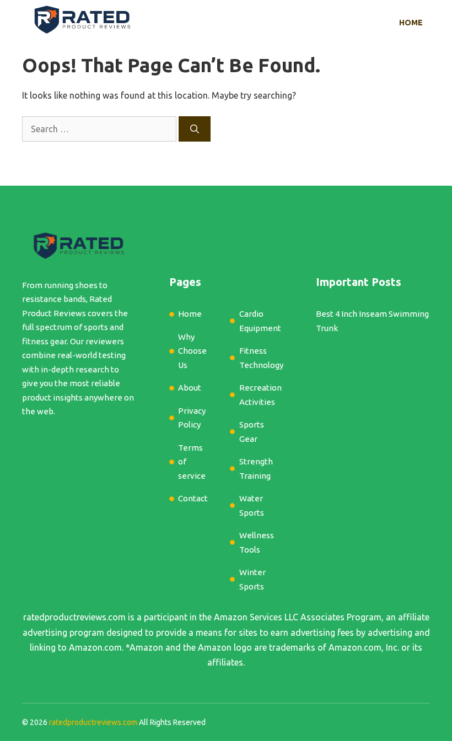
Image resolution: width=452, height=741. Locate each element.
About (189, 387)
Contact (193, 498)
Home (411, 22)
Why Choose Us (192, 351)
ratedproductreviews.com (74, 617)
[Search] (195, 129)
